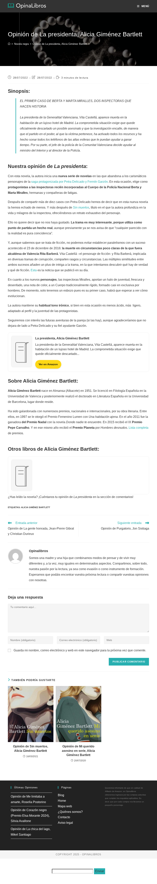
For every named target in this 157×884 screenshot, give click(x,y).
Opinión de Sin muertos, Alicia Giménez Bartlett (30, 748)
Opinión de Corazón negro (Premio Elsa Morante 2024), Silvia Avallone (30, 815)
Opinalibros (38, 551)
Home (62, 800)
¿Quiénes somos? (70, 811)
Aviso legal (65, 822)
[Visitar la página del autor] (15, 555)
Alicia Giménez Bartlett (35, 507)
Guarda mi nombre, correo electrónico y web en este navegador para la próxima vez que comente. (80, 650)
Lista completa (138, 427)
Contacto (64, 817)
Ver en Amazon (48, 364)
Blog (61, 795)
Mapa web (65, 806)
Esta (34, 270)
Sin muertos (81, 207)
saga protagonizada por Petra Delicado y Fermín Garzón (69, 181)
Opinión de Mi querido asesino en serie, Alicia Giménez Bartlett (78, 751)
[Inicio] (9, 43)
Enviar (99, 871)
